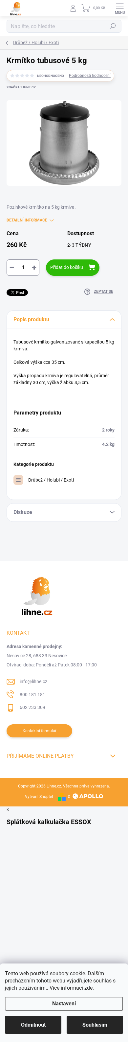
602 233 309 (32, 707)
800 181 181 (32, 694)
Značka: (21, 87)
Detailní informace (27, 220)
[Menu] (120, 8)
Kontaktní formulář (39, 731)
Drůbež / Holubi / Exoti (51, 480)
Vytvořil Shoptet (39, 796)
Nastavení (64, 1003)
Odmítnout (33, 1025)
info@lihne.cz (33, 681)
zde (88, 988)
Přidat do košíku (66, 267)
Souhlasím (94, 1025)
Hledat (113, 26)
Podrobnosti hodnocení (90, 75)
